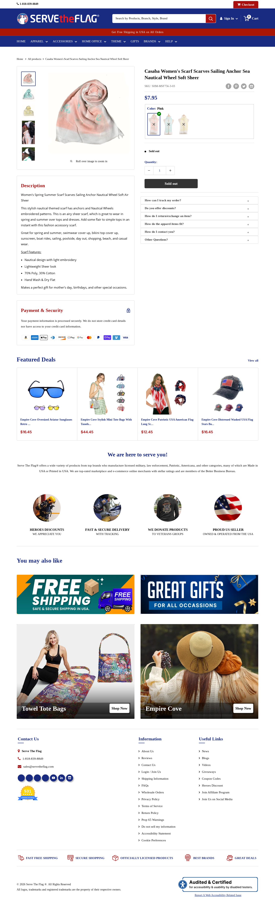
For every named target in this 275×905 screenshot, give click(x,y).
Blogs (205, 758)
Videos (206, 765)
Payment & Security (42, 310)
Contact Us (148, 765)
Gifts (135, 41)
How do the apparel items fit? (164, 223)
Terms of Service (152, 806)
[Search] (211, 18)
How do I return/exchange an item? (168, 216)
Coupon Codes (211, 778)
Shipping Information (155, 778)
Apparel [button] (36, 41)
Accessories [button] (63, 41)
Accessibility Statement (156, 833)
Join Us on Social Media (217, 799)
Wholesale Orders (153, 792)
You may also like (39, 560)
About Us (148, 751)
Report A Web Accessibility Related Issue (218, 895)
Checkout (247, 4)
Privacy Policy (151, 799)
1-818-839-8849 (28, 3)
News (205, 751)
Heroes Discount (212, 785)
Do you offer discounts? (160, 208)
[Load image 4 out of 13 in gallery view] (28, 132)
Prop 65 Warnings (153, 819)
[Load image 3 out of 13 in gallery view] (28, 111)
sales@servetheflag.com (38, 766)
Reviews (147, 758)
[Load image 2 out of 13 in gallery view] (28, 95)
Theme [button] (116, 41)
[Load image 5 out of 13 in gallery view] (28, 157)
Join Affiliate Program (221, 793)
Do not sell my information (159, 826)
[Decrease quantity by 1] (149, 170)
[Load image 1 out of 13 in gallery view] (28, 79)
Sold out (171, 184)
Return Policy (150, 813)
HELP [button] (169, 41)
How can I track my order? (163, 200)
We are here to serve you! (137, 454)
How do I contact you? (160, 231)
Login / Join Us (151, 771)
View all (253, 360)
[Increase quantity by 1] (170, 170)
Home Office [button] (92, 41)
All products (34, 58)
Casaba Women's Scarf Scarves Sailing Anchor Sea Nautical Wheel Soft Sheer (197, 74)
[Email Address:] (251, 86)
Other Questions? (156, 239)
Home (21, 41)
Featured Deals (36, 359)
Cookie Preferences (154, 840)
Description (33, 185)
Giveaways (209, 771)
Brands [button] (150, 41)
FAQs (145, 785)
